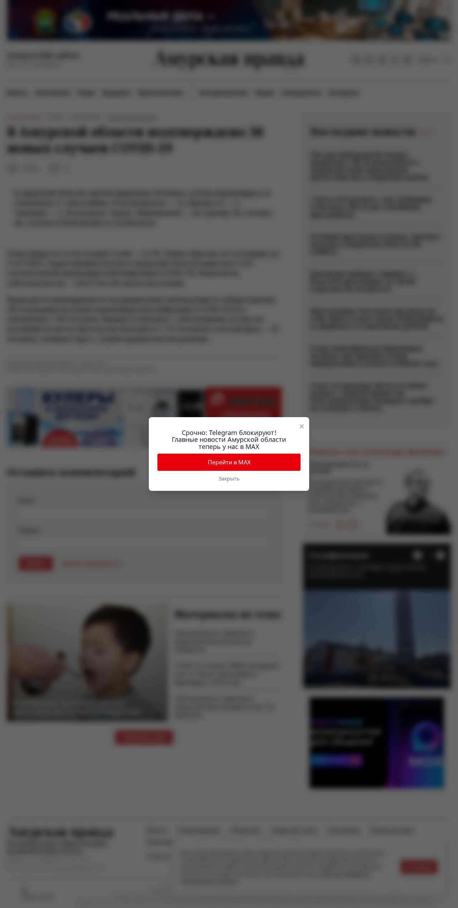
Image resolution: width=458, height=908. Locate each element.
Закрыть (229, 478)
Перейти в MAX (229, 462)
